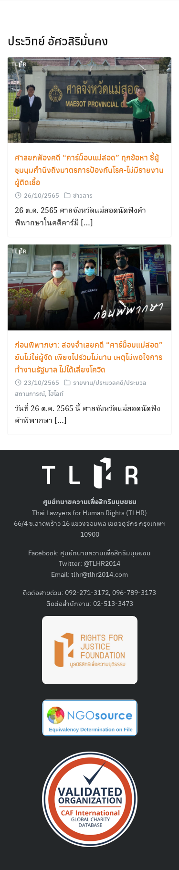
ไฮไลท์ (55, 393)
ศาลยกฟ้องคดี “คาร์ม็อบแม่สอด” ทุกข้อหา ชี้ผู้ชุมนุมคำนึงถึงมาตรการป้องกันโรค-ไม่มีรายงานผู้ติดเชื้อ (89, 170)
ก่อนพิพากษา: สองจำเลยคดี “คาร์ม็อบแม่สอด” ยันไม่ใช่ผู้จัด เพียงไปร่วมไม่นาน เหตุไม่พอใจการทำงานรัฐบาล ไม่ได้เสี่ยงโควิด (89, 357)
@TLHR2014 (102, 563)
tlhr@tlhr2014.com (99, 574)
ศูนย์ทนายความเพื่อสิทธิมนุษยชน (105, 552)
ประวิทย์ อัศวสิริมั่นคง (58, 40)
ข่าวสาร (83, 195)
